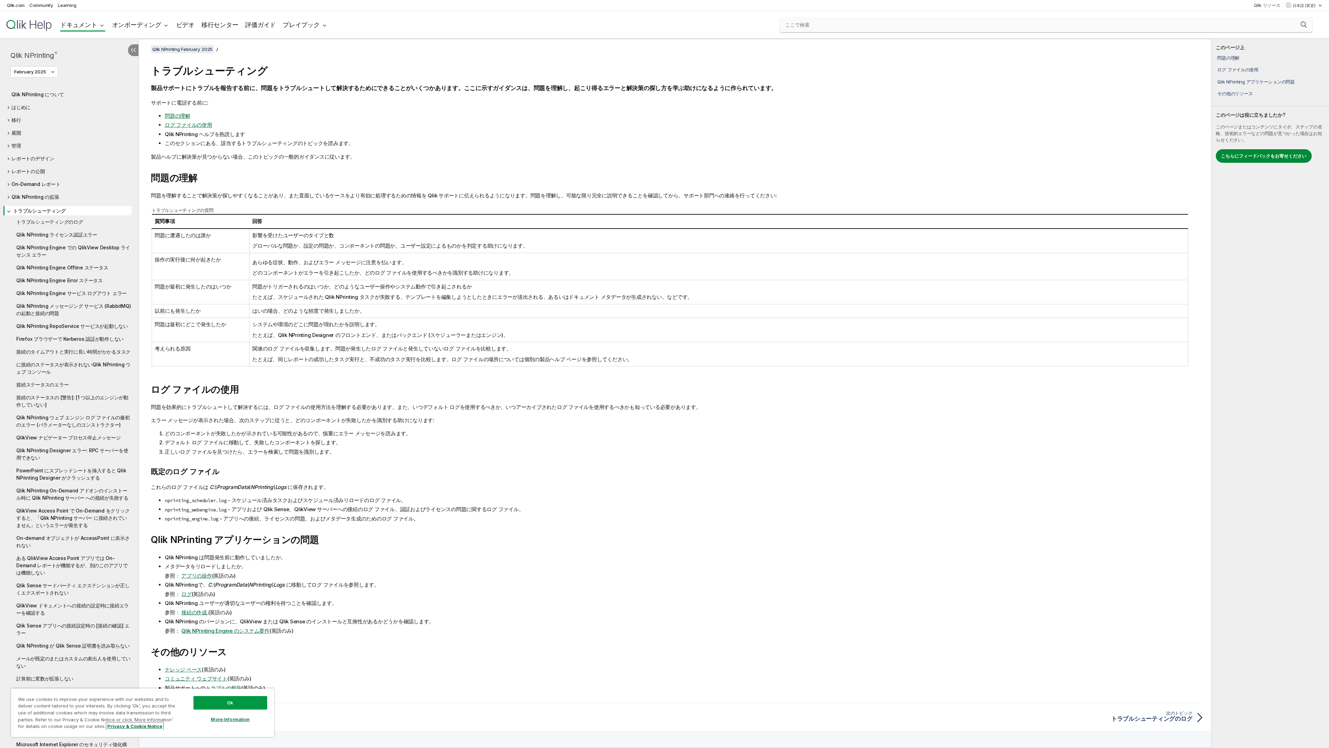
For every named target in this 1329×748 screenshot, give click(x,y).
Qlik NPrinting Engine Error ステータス (59, 280)
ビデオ (185, 24)
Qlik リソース (1267, 5)
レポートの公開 (28, 171)
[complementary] (1270, 393)
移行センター (219, 24)
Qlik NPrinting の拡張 (35, 197)
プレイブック (301, 24)
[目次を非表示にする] (133, 50)
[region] (142, 712)
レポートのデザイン (32, 158)
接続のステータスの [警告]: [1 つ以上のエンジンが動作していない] (72, 401)
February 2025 (30, 71)
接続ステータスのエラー (42, 385)
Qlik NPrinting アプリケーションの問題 (1256, 81)
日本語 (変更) (1305, 5)
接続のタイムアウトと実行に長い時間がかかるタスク (73, 352)
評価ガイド (260, 24)
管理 (16, 146)
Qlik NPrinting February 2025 (182, 49)
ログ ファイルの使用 (1237, 69)
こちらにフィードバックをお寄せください (1264, 156)
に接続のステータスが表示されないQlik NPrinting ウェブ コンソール (73, 368)
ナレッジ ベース (183, 669)
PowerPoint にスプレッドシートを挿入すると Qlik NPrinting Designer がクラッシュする (71, 474)
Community (41, 5)
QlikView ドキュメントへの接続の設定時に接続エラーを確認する (72, 609)
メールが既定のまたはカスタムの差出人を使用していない (73, 662)
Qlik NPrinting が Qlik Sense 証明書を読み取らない (73, 646)
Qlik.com (16, 5)
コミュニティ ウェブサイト (196, 678)
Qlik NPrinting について (37, 94)
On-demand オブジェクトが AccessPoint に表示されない (73, 541)
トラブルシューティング (39, 211)
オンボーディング (136, 24)
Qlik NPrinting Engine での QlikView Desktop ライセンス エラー (73, 251)
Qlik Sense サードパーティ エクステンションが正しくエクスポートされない (73, 589)
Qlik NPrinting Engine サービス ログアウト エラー (71, 293)
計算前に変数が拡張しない (44, 679)
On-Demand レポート (36, 184)
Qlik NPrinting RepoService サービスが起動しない (72, 326)
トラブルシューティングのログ (49, 222)
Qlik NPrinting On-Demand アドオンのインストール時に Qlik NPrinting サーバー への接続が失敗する (72, 494)
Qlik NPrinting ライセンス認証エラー (56, 235)
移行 (16, 120)
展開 (16, 133)
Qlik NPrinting (33, 55)
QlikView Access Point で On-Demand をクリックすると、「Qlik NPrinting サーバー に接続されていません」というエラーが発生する (72, 518)
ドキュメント (78, 24)
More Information (230, 719)
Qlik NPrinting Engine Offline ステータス (62, 267)
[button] (1304, 24)
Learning (67, 5)
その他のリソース (1235, 93)
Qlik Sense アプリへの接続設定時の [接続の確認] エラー (72, 629)
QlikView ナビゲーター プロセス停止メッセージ (68, 437)
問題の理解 (1228, 58)
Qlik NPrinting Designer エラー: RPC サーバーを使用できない (72, 454)
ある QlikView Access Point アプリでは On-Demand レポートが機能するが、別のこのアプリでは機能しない (72, 565)
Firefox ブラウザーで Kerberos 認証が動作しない (70, 339)
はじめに (20, 107)
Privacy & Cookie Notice (134, 726)
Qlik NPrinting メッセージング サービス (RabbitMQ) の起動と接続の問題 (73, 309)
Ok (230, 702)
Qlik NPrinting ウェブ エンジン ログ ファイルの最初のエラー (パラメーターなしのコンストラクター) (73, 421)
